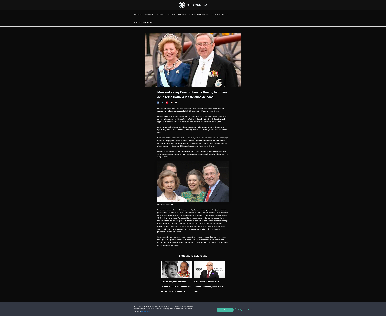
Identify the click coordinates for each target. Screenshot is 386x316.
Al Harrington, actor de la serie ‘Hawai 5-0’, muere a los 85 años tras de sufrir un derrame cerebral (176, 286)
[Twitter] (163, 102)
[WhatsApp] (176, 102)
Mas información (146, 311)
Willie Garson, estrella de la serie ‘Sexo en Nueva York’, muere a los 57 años (209, 286)
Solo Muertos (197, 5)
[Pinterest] (167, 102)
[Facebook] (158, 102)
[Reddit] (172, 102)
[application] (153, 22)
